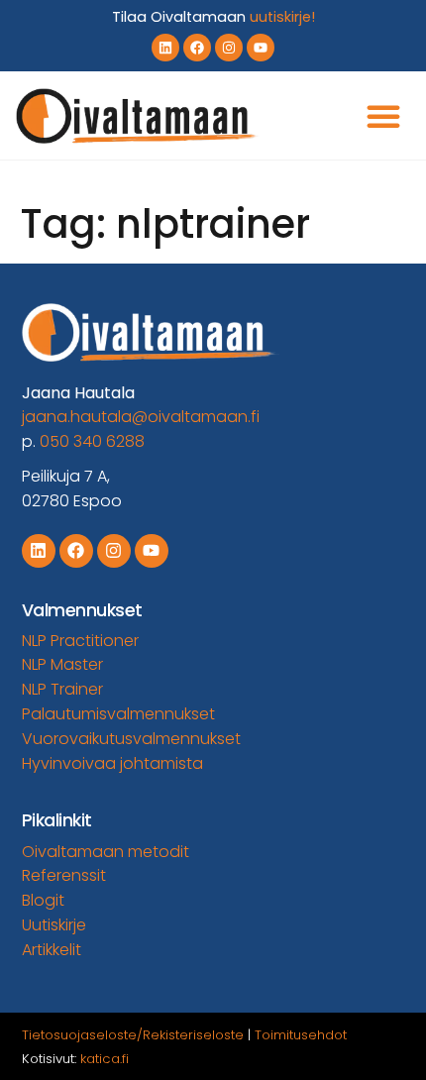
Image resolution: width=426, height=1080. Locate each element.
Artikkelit (51, 949)
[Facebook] (197, 47)
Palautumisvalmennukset (118, 713)
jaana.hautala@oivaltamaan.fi (141, 416)
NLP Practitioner (80, 640)
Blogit (43, 900)
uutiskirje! (282, 17)
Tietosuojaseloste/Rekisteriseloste (133, 1035)
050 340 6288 (92, 441)
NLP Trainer (62, 689)
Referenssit (64, 875)
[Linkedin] (165, 47)
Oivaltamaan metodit (105, 851)
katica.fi (104, 1058)
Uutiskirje (54, 925)
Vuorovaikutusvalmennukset (131, 738)
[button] (383, 116)
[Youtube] (260, 47)
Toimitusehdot (301, 1035)
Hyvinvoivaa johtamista (112, 763)
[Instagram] (229, 47)
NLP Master (62, 664)
